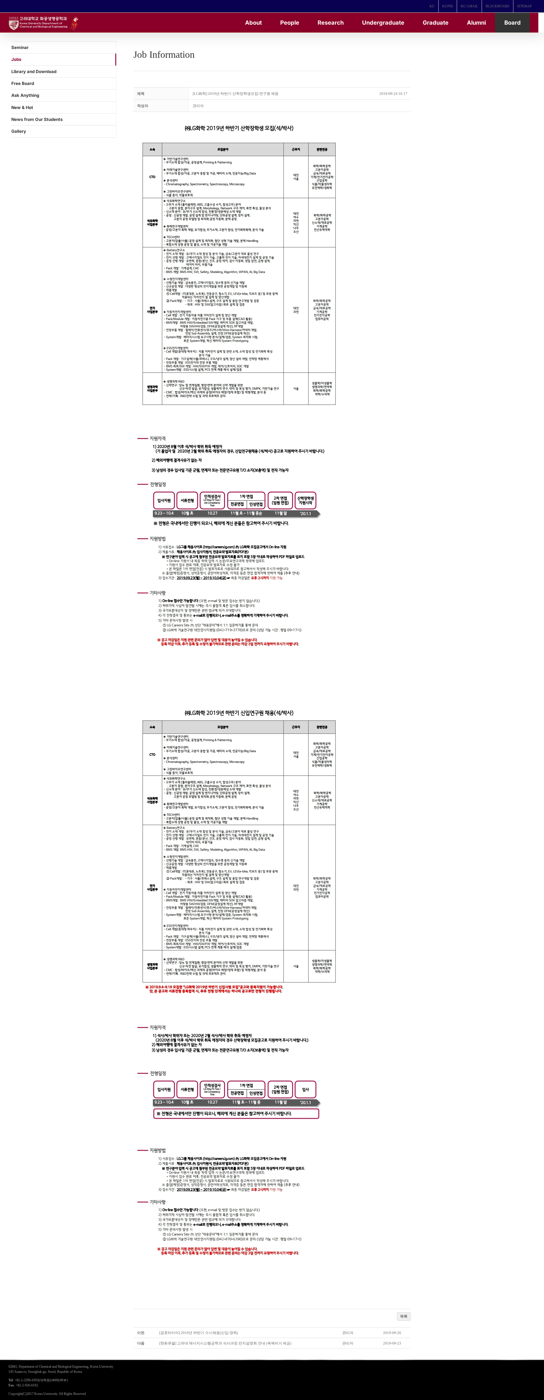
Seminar (20, 47)
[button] (198, 106)
